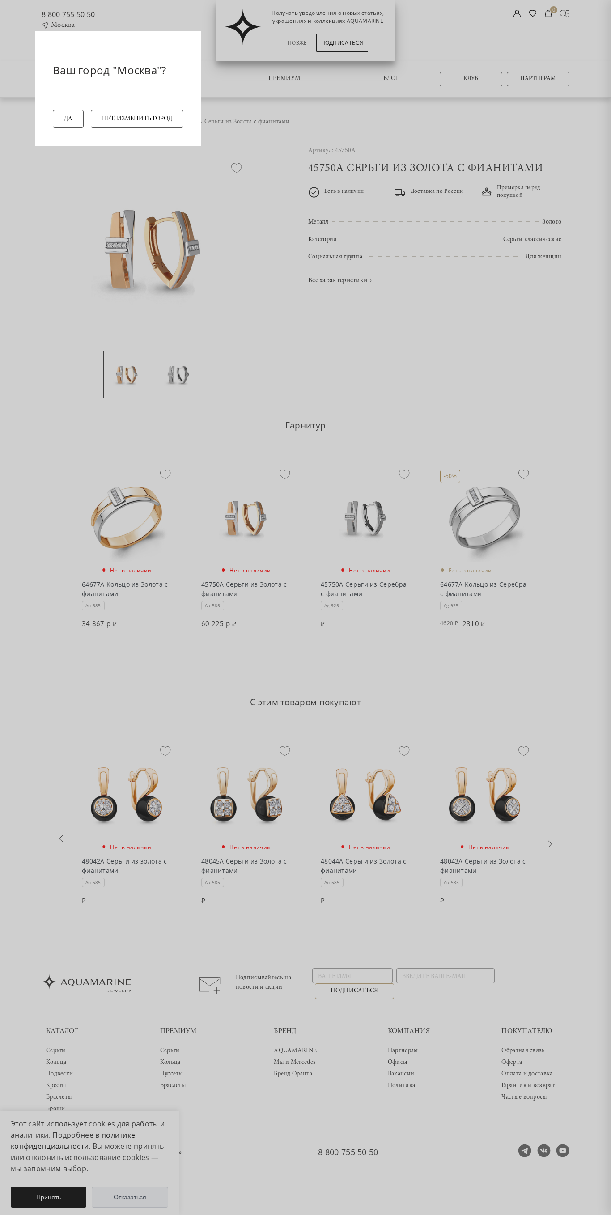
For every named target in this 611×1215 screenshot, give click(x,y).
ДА (68, 119)
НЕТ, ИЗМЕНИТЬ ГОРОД (137, 119)
